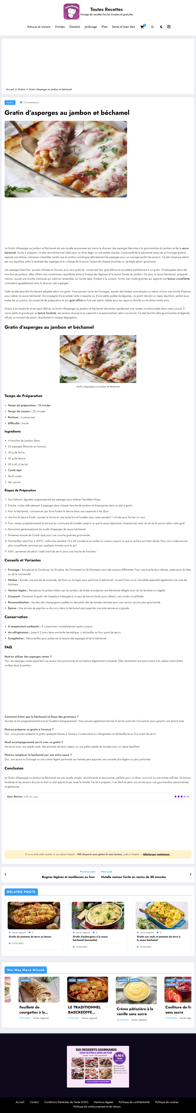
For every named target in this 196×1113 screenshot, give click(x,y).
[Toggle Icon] (168, 27)
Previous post (87, 871)
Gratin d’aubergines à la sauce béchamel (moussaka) (90, 938)
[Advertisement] (98, 64)
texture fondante (47, 313)
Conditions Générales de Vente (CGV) (66, 1102)
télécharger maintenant (156, 854)
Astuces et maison (39, 27)
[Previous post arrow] (6, 874)
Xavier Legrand (19, 932)
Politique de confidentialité (134, 1102)
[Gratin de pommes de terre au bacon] (34, 915)
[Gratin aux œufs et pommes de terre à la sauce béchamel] (162, 915)
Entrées (60, 27)
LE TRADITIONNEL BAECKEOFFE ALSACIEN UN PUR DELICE (19, 1010)
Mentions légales (103, 1102)
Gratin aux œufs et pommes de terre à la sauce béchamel (159, 938)
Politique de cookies (166, 1102)
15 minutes (44, 405)
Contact (34, 1102)
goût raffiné (76, 300)
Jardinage (91, 27)
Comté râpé (14, 470)
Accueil (20, 1102)
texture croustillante (178, 279)
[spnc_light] (161, 27)
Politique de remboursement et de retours (97, 1107)
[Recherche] (152, 26)
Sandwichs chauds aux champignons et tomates (167, 1010)
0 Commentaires (31, 102)
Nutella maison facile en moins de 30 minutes (133, 877)
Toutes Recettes (106, 9)
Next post (106, 871)
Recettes (16, 980)
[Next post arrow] (190, 874)
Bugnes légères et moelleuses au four (68, 877)
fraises (105, 980)
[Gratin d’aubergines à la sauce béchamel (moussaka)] (98, 915)
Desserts (74, 27)
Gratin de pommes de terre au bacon (30, 936)
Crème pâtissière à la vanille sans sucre (69, 1011)
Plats (104, 27)
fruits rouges (118, 980)
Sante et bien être (123, 27)
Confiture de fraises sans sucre (117, 1010)
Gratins (10, 102)
